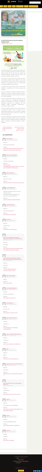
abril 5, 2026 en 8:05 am (10, 220)
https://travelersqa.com (10, 172)
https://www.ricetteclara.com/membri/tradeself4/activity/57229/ (14, 182)
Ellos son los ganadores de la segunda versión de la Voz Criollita (7, 129)
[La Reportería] (19, 470)
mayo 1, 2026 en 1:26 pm (10, 431)
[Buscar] (39, 2)
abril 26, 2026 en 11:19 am (11, 335)
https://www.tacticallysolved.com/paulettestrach (11, 425)
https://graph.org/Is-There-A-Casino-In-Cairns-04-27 (12, 394)
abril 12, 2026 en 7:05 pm (11, 276)
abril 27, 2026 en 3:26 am (11, 350)
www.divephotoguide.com (10, 187)
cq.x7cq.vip (8, 430)
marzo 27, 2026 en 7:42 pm (11, 156)
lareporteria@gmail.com (22, 458)
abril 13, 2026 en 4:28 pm (11, 289)
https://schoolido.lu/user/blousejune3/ (9, 214)
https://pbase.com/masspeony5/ (8, 440)
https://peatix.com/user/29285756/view (10, 229)
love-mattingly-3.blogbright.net (11, 288)
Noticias (10, 43)
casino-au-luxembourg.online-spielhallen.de (13, 334)
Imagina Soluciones (23, 462)
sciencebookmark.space (10, 204)
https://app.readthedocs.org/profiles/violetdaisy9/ (11, 199)
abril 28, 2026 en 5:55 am (8, 385)
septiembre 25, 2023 (5, 43)
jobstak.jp (8, 415)
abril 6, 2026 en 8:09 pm (7, 260)
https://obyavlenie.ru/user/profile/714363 (10, 312)
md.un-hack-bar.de (9, 138)
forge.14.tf (8, 399)
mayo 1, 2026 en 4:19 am (10, 400)
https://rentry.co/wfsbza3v (10, 275)
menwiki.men (8, 219)
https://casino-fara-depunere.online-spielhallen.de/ (11, 344)
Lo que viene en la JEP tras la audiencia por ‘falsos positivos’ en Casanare (19, 129)
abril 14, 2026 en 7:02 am (11, 304)
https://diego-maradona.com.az (11, 317)
